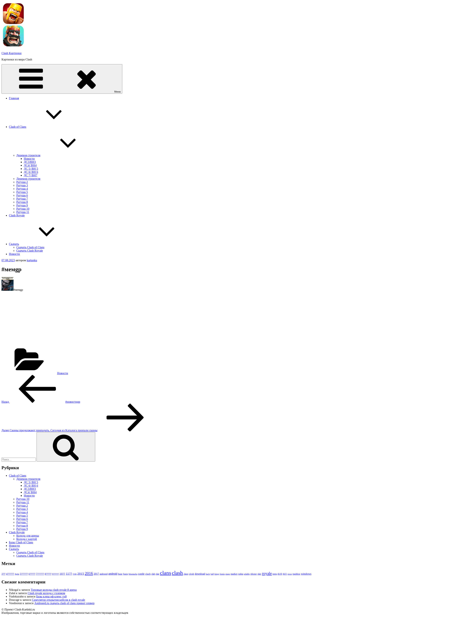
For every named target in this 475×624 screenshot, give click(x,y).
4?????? (10, 574)
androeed (104, 574)
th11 (285, 574)
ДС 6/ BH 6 (31, 172)
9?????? (55, 574)
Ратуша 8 (22, 202)
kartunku (32, 260)
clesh (191, 574)
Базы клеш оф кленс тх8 (51, 596)
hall (212, 574)
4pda (17, 574)
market (234, 573)
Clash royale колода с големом (46, 593)
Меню (117, 91)
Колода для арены (27, 535)
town (290, 574)
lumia (222, 574)
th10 (280, 573)
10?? (62, 573)
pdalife (247, 574)
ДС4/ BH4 (30, 165)
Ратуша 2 (22, 182)
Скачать (14, 244)
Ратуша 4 (22, 188)
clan (157, 574)
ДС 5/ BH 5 (31, 168)
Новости (29, 158)
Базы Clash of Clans (21, 542)
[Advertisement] (112, 320)
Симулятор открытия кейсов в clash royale (58, 599)
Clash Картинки (11, 53)
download (200, 573)
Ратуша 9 (22, 205)
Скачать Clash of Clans (30, 247)
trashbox (296, 574)
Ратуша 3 (22, 185)
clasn (186, 574)
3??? (3, 574)
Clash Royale (17, 215)
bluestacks (133, 574)
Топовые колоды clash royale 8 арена (54, 589)
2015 (80, 573)
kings (216, 574)
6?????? (32, 574)
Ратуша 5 (22, 192)
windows (306, 573)
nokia (240, 574)
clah (153, 574)
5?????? (24, 573)
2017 (96, 573)
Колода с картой (26, 539)
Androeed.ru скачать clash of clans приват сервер (64, 603)
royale (267, 573)
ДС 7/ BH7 (30, 175)
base (120, 573)
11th (75, 574)
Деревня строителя (28, 155)
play (259, 574)
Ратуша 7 (22, 198)
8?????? (48, 574)
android (112, 573)
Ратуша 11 (22, 212)
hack (208, 574)
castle (141, 573)
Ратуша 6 (22, 195)
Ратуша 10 (22, 208)
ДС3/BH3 (30, 162)
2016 (89, 573)
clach (148, 573)
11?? (69, 573)
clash (177, 573)
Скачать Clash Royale (29, 250)
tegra (275, 574)
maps (227, 574)
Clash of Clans (17, 126)
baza (125, 573)
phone (253, 573)
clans (165, 573)
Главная (14, 98)
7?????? (40, 573)
